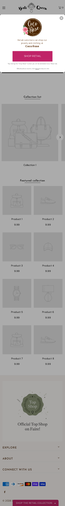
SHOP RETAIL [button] (32, 56)
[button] (61, 18)
